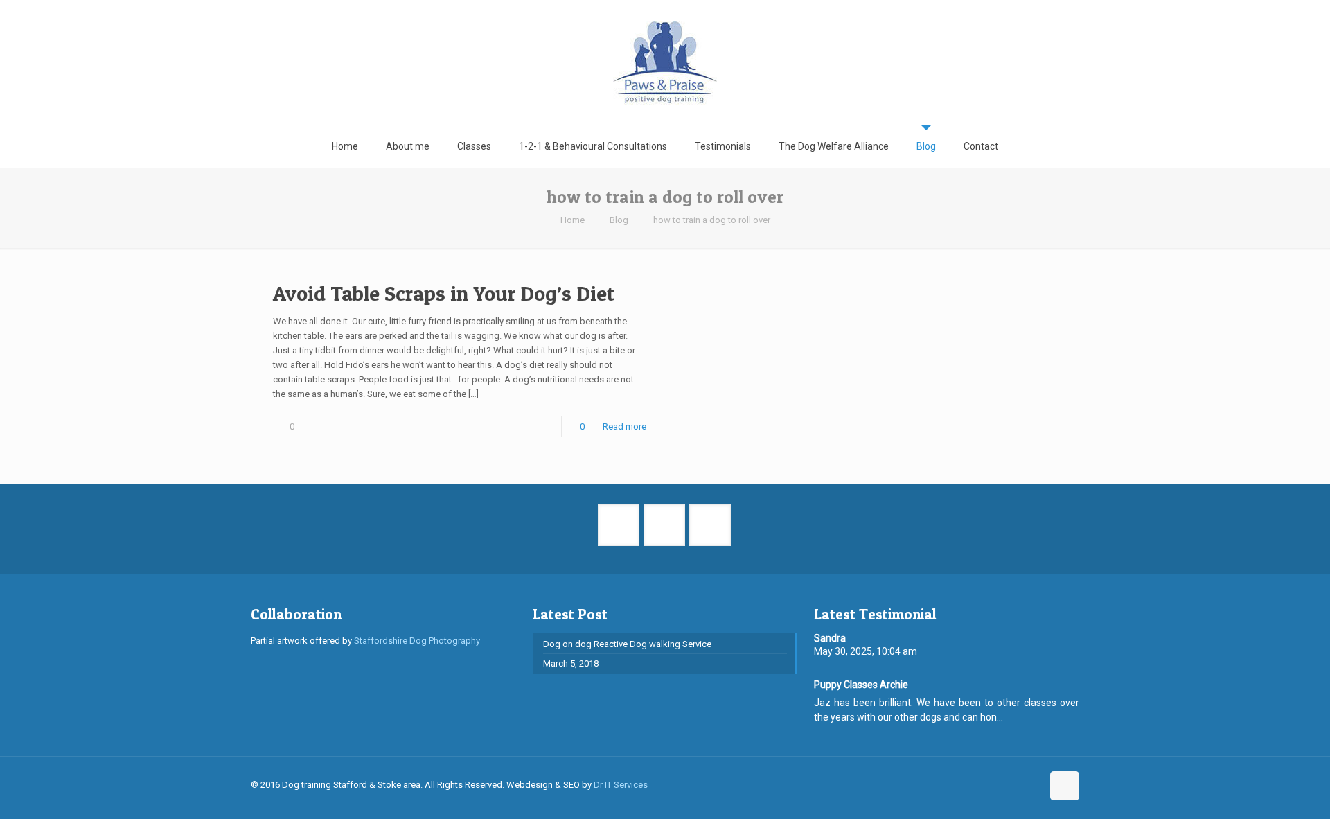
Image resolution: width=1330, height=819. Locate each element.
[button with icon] (618, 525)
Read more (624, 426)
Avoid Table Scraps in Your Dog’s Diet (443, 293)
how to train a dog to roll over (711, 220)
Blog (619, 220)
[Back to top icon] (1064, 785)
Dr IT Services (621, 785)
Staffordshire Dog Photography (417, 640)
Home (572, 220)
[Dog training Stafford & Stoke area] (665, 62)
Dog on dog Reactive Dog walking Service (627, 644)
